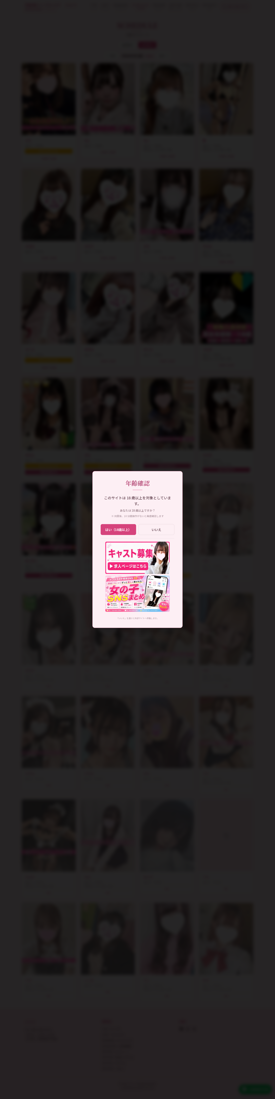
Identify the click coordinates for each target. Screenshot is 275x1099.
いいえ (156, 529)
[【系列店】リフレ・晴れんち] (137, 594)
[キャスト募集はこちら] (137, 558)
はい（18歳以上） (118, 529)
